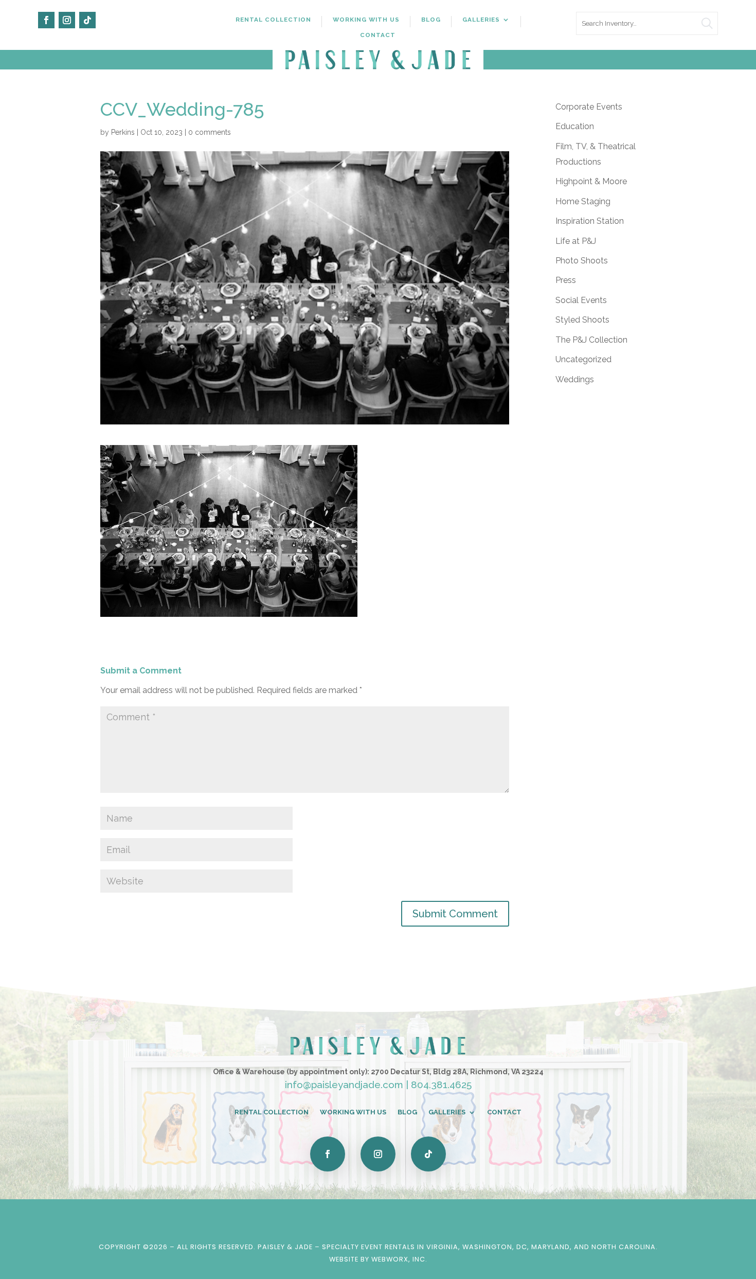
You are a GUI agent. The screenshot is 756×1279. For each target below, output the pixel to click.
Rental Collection (273, 19)
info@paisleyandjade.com (344, 1084)
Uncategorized (583, 359)
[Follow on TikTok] (87, 20)
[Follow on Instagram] (67, 20)
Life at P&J (575, 241)
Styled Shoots (582, 320)
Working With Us (366, 19)
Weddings (574, 379)
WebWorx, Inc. (399, 1259)
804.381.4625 (441, 1084)
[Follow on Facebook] (46, 20)
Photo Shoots (581, 260)
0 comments (209, 132)
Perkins (123, 132)
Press (565, 280)
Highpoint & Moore (591, 181)
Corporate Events (588, 107)
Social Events (581, 300)
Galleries (481, 19)
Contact (377, 35)
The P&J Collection (591, 340)
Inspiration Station (589, 221)
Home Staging (582, 201)
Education (574, 126)
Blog (431, 19)
